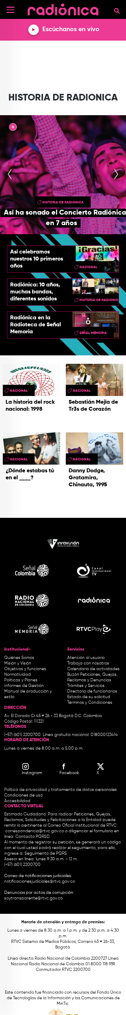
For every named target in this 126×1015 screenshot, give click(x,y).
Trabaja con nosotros (88, 663)
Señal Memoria (93, 333)
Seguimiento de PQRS (45, 853)
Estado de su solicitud (88, 697)
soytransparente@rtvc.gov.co (33, 898)
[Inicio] (63, 8)
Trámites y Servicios (86, 686)
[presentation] (9, 174)
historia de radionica (63, 202)
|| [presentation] (13, 128)
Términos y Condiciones (89, 703)
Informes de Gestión (24, 686)
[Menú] (10, 10)
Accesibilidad (17, 801)
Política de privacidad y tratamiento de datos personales (60, 790)
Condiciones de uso (23, 795)
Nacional (88, 267)
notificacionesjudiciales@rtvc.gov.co (39, 882)
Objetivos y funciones (25, 669)
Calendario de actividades (93, 669)
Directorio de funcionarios (92, 691)
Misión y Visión (17, 663)
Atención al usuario (86, 658)
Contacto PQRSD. (32, 837)
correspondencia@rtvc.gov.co (34, 831)
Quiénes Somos (19, 658)
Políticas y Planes (20, 680)
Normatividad (17, 675)
